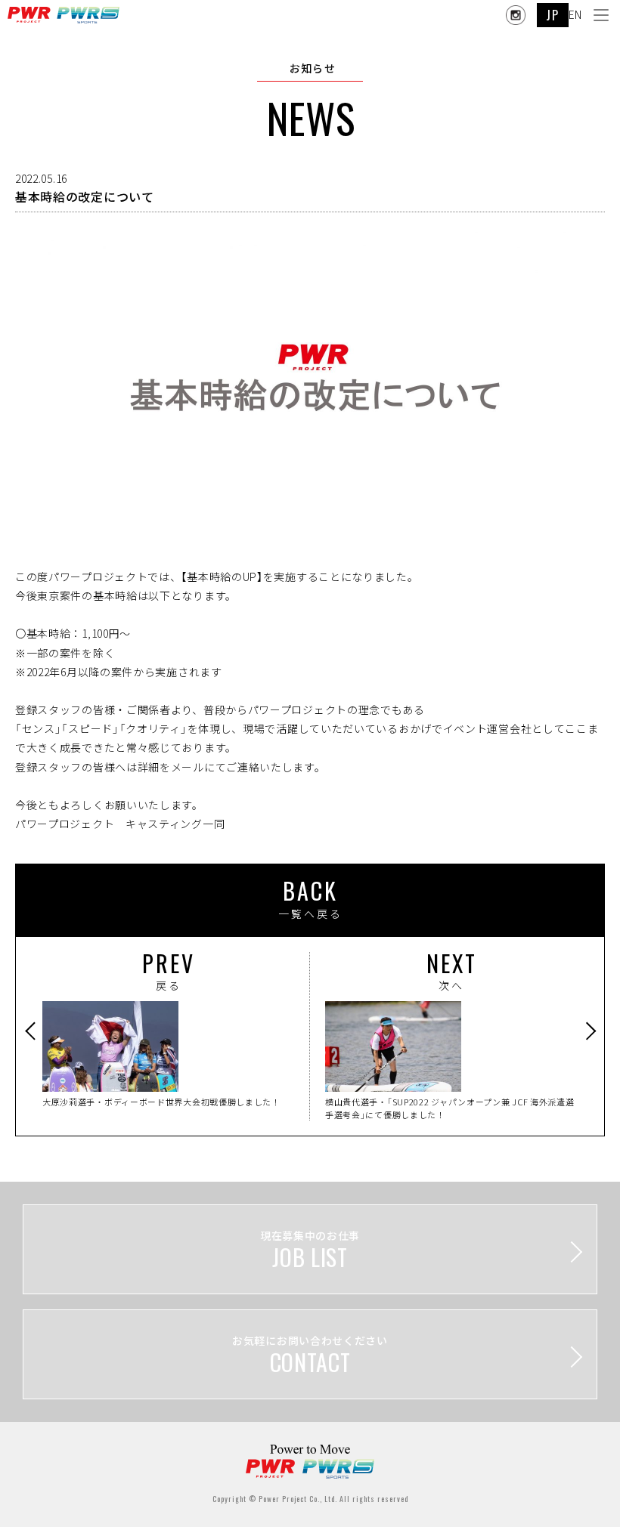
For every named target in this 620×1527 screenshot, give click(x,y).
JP (552, 15)
